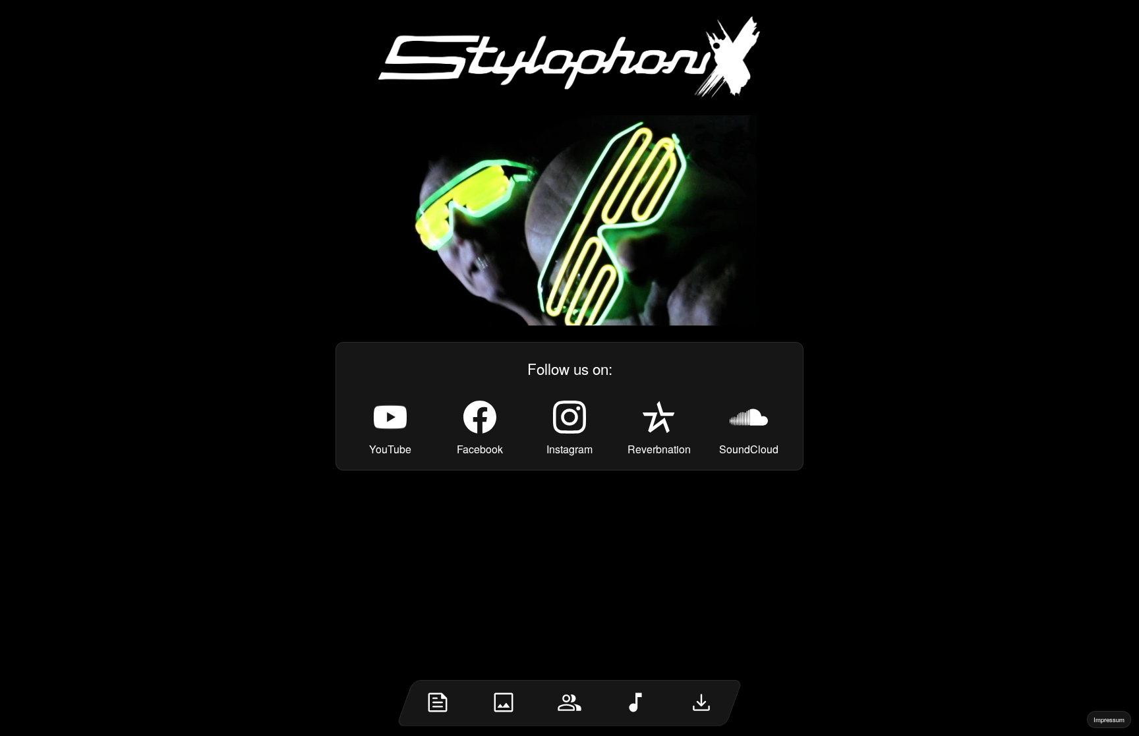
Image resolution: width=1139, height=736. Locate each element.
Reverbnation (659, 449)
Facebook (480, 449)
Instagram (569, 449)
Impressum (1109, 719)
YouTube (390, 449)
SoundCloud (748, 449)
